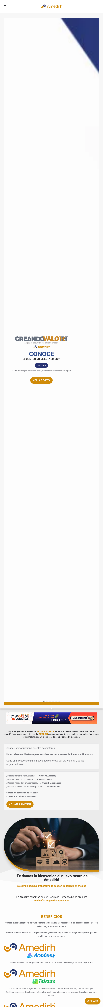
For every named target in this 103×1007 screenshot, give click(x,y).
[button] (5, 6)
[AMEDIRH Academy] (29, 950)
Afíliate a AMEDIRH (20, 804)
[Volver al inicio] (51, 6)
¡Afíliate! (92, 1001)
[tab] (44, 701)
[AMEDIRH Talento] (29, 976)
